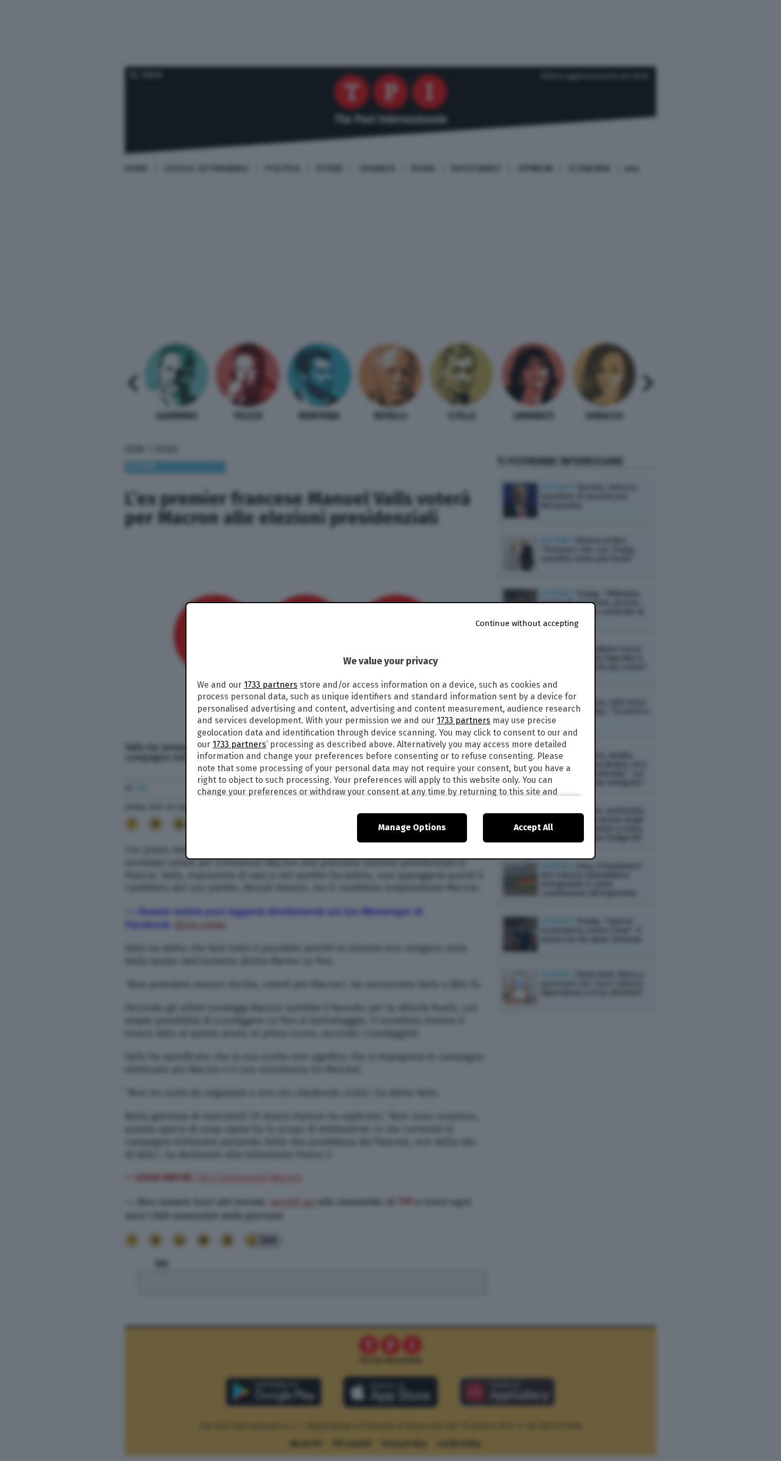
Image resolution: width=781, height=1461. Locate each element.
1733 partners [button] (271, 685)
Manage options (412, 827)
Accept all (533, 827)
